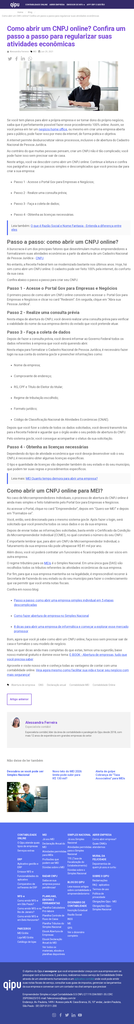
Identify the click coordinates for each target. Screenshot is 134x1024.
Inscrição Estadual (77, 910)
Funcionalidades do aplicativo (28, 878)
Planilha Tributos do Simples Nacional (53, 925)
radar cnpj (49, 876)
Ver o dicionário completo (76, 934)
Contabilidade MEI (79, 685)
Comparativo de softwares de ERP (27, 886)
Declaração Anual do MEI (53, 845)
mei (44, 834)
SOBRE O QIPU (100, 876)
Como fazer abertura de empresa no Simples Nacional (51, 616)
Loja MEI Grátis (25, 937)
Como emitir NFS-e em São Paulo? (27, 902)
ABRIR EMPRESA (101, 834)
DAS (41, 685)
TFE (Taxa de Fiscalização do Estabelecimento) (77, 862)
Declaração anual (56, 685)
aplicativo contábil (84, 978)
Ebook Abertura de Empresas (52, 933)
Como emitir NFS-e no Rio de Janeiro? (29, 910)
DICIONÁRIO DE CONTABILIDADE (77, 904)
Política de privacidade (98, 895)
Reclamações (99, 880)
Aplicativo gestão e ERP (27, 865)
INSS (70, 919)
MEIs (47, 563)
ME (69, 923)
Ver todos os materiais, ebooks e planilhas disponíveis (53, 951)
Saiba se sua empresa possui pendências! (51, 884)
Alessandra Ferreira (19, 51)
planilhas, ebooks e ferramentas (51, 900)
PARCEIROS (24, 928)
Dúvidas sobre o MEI (53, 867)
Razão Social (75, 914)
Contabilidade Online (104, 685)
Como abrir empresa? (104, 839)
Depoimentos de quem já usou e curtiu (104, 865)
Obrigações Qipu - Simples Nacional (102, 907)
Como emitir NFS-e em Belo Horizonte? (28, 918)
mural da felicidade (99, 857)
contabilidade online (27, 836)
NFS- (21, 896)
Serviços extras (25, 850)
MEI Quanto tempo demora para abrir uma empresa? (62, 478)
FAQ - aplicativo (100, 884)
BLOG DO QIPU (76, 882)
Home (20, 12)
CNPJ (39, 258)
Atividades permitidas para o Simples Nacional (80, 851)
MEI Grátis (22, 933)
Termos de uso (100, 889)
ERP (19, 859)
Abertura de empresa (23, 685)
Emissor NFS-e (25, 871)
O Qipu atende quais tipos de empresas (28, 844)
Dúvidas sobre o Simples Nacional (77, 872)
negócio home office (53, 129)
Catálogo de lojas (26, 941)
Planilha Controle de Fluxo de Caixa (53, 917)
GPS (70, 927)
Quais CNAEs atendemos (99, 845)
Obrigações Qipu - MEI (104, 901)
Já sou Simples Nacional (76, 841)
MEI (34, 51)
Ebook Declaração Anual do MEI (52, 941)
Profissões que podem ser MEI (50, 861)
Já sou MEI (48, 839)
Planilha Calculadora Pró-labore (53, 909)
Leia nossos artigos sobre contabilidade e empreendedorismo (79, 890)
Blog (30, 12)
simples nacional (79, 834)
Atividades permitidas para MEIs (54, 853)
